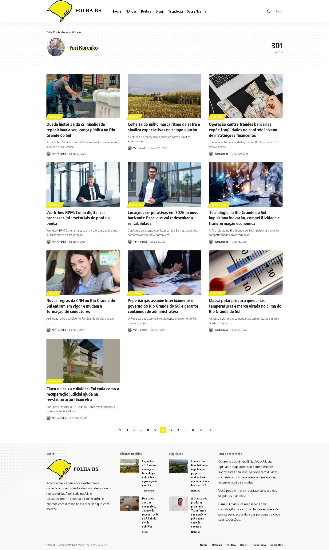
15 (178, 429)
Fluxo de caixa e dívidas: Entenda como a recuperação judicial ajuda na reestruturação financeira (82, 394)
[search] (269, 11)
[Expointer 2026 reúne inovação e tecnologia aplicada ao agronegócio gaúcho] (129, 466)
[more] (205, 11)
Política (54, 116)
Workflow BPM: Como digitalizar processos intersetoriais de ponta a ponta (78, 218)
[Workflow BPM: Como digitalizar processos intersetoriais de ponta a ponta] (83, 184)
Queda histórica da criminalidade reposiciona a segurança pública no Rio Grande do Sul (80, 129)
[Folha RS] (76, 11)
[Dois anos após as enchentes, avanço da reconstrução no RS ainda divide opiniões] (129, 503)
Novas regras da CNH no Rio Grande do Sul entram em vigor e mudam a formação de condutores (80, 306)
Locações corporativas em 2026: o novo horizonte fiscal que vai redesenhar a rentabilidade (163, 218)
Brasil (134, 116)
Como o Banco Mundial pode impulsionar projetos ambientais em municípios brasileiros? (200, 473)
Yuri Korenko (59, 153)
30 (193, 429)
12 (155, 429)
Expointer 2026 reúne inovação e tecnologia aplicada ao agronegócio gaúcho (149, 473)
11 (148, 429)
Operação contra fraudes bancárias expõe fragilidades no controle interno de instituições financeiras (243, 129)
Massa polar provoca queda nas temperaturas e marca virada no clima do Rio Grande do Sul (245, 306)
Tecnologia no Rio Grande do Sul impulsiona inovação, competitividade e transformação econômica (244, 218)
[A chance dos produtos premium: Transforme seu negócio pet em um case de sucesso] (178, 503)
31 (201, 429)
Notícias (217, 116)
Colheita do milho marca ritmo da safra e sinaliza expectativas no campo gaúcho (164, 126)
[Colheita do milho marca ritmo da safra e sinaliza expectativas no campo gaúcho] (164, 96)
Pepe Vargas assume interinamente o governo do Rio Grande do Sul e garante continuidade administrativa (163, 306)
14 (170, 429)
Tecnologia (219, 205)
